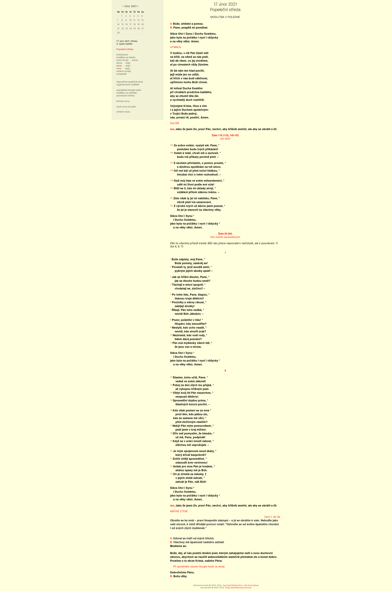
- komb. (134, 60)
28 (118, 32)
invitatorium (122, 54)
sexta (119, 65)
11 (134, 20)
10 (130, 20)
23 (126, 28)
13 (142, 20)
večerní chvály (123, 71)
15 (122, 24)
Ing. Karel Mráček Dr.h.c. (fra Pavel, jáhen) (241, 585)
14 (118, 24)
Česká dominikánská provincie (238, 587)
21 (118, 28)
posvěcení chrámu (125, 95)
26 (138, 28)
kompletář (121, 74)
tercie (119, 63)
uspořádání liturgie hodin (128, 90)
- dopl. (127, 63)
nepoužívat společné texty (129, 81)
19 (138, 24)
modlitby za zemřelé (126, 92)
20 (142, 24)
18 (134, 24)
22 (122, 28)
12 (138, 20)
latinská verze (123, 101)
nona (118, 68)
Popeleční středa (124, 49)
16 (126, 24)
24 (130, 28)
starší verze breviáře (126, 106)
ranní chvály (122, 60)
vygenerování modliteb (127, 84)
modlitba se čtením (125, 57)
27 (142, 28)
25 (134, 28)
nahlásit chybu (123, 111)
